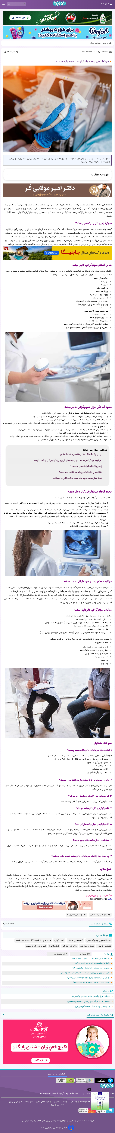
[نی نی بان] (59, 3)
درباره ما (65, 1101)
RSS (52, 1104)
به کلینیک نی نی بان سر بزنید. (98, 895)
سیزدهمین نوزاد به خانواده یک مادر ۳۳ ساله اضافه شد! (89, 958)
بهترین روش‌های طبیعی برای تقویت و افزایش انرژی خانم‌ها (88, 977)
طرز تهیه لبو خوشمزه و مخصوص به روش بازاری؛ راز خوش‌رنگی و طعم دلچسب (67, 460)
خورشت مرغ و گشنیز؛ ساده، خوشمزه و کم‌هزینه (91, 996)
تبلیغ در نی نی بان (15, 1101)
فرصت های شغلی (42, 1101)
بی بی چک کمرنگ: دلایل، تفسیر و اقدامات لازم (81, 454)
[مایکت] (104, 1080)
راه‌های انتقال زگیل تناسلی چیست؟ (86, 466)
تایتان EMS (54, 946)
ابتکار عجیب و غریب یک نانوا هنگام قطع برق (92, 1006)
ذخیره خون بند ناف (75, 940)
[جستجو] (9, 4)
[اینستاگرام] (87, 1112)
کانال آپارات (29, 1101)
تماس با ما (55, 1101)
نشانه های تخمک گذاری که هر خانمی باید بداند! (80, 472)
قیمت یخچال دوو (87, 946)
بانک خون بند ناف (70, 946)
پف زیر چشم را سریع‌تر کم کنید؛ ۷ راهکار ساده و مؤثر (91, 982)
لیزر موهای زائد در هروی (36, 946)
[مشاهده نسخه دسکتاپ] (3, 4)
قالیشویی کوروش (104, 946)
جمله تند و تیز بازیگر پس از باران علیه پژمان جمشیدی (88, 1001)
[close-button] (89, 1089)
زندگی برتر (60, 1104)
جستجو (74, 1101)
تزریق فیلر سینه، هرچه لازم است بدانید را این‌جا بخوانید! (77, 478)
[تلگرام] (105, 1112)
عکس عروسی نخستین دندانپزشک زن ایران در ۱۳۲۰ (90, 968)
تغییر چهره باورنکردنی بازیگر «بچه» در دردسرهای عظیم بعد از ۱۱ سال (85, 972)
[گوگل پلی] (84, 1080)
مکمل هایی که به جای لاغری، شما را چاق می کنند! (91, 963)
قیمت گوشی (59, 940)
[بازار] (65, 1080)
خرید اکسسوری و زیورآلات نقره (99, 940)
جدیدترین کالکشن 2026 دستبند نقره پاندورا (33, 940)
